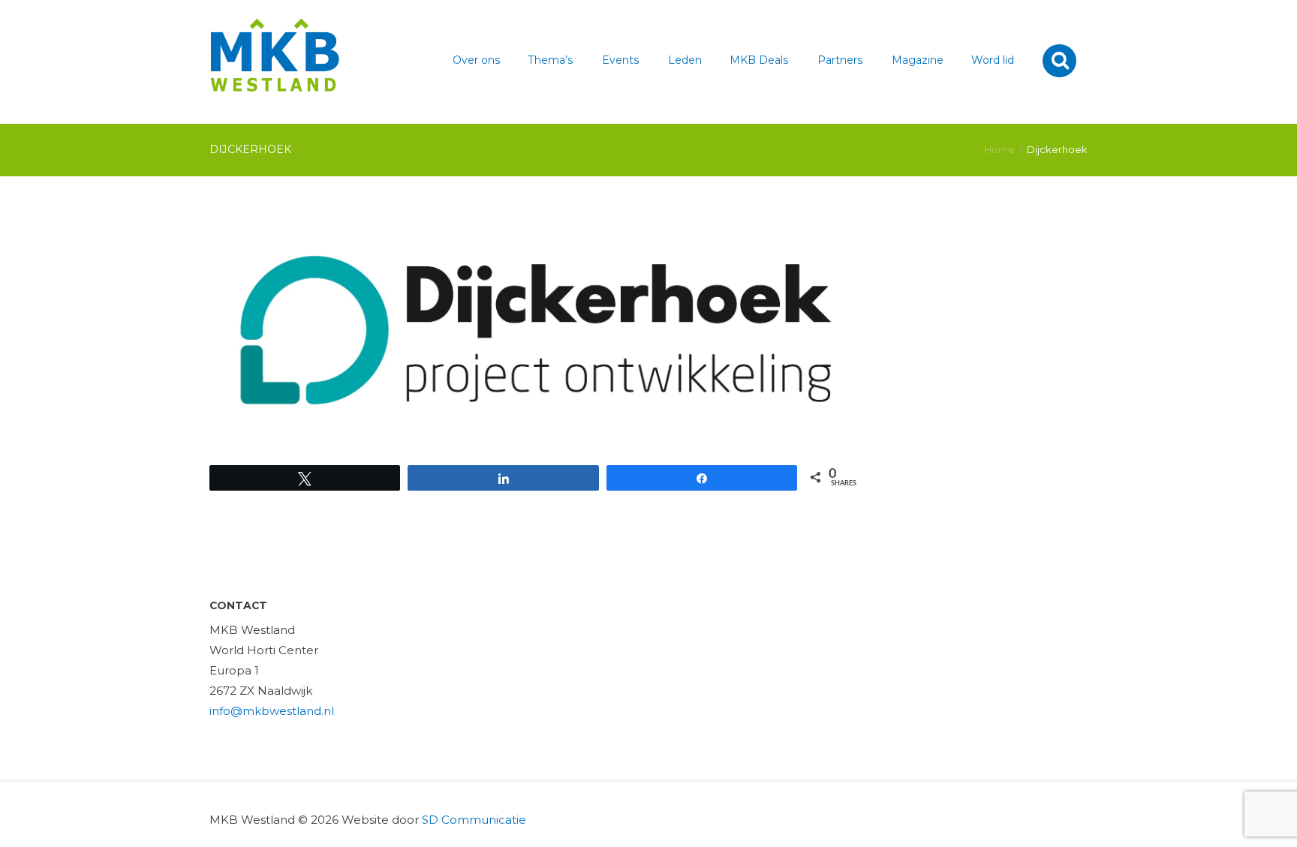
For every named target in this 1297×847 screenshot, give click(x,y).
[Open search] (1062, 60)
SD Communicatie (474, 819)
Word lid (992, 60)
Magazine (917, 60)
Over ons (477, 60)
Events (620, 60)
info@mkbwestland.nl (271, 711)
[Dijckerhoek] (535, 330)
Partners (840, 60)
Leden (685, 60)
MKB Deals (759, 60)
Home (999, 149)
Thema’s (550, 60)
